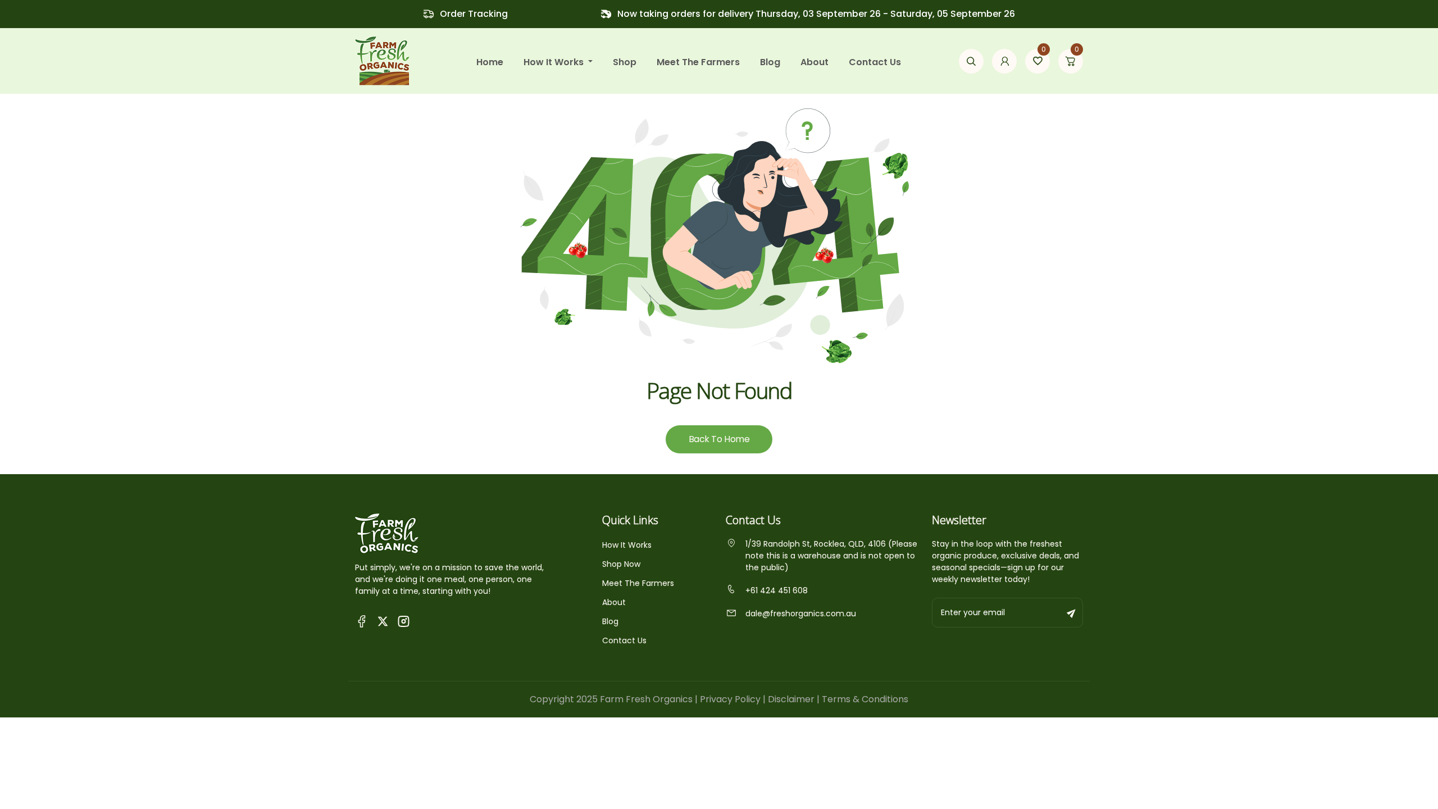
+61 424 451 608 (776, 590)
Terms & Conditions (865, 699)
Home (489, 62)
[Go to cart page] (1070, 61)
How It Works (627, 545)
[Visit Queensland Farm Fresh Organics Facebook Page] (362, 620)
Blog (770, 62)
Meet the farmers (698, 62)
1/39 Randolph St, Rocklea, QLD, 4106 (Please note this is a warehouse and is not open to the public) (831, 555)
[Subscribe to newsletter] (1072, 613)
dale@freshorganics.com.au (800, 613)
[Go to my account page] (1004, 61)
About (814, 62)
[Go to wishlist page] (1037, 61)
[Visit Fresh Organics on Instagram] (404, 620)
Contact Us (875, 62)
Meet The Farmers (638, 583)
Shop (624, 62)
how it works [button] (555, 62)
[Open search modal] (971, 61)
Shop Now (621, 564)
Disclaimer (791, 699)
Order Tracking (474, 13)
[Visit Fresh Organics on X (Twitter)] (382, 621)
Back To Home (719, 439)
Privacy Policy (730, 699)
